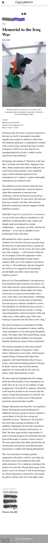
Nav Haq (6, 39)
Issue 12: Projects (8, 19)
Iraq (4, 23)
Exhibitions (18, 19)
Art (23, 19)
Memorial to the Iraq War (21, 31)
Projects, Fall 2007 (10, 511)
